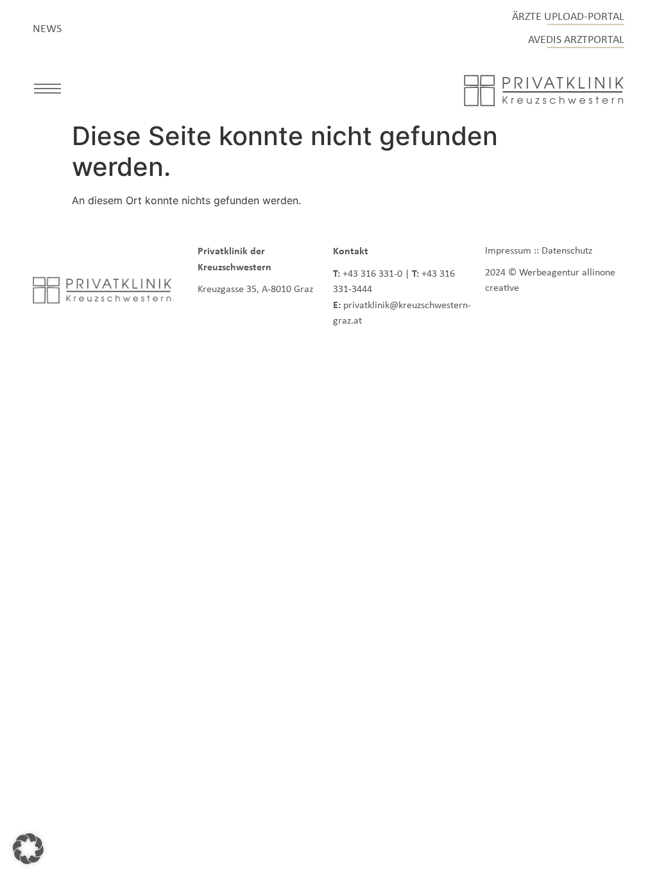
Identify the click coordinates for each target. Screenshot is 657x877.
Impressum (508, 250)
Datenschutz (567, 250)
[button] (47, 90)
